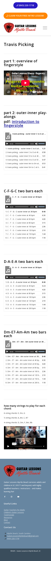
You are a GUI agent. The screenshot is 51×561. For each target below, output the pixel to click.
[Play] (7, 143)
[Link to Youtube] (18, 496)
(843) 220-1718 (13, 538)
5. (23, 163)
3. (23, 156)
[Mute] (36, 143)
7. (21, 234)
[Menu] (43, 28)
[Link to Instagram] (11, 496)
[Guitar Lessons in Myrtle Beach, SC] (21, 28)
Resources (8, 517)
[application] (25, 143)
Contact (7, 522)
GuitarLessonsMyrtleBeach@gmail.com (23, 536)
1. (23, 148)
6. (23, 167)
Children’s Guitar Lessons (14, 512)
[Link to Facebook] (4, 496)
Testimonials (9, 515)
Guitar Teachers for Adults (14, 510)
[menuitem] (43, 28)
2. (23, 152)
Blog (6, 520)
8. (21, 238)
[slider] (42, 143)
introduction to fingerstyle (21, 123)
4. (23, 160)
